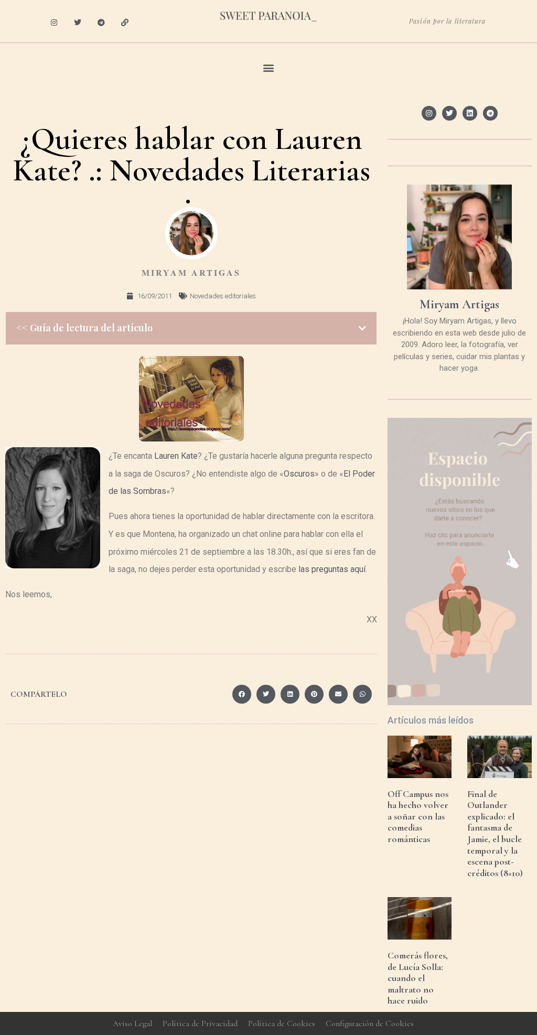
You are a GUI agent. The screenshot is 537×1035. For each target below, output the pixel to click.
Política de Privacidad (200, 1023)
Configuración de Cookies (370, 1023)
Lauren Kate (176, 456)
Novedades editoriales (223, 296)
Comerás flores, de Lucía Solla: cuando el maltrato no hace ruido (418, 978)
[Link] (124, 23)
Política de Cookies (281, 1023)
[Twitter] (78, 23)
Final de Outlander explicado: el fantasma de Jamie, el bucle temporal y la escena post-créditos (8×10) (495, 833)
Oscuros (299, 474)
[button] (268, 67)
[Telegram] (101, 23)
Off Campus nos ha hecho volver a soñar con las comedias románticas (418, 816)
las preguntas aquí (332, 569)
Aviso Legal (132, 1023)
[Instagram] (54, 23)
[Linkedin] (470, 113)
